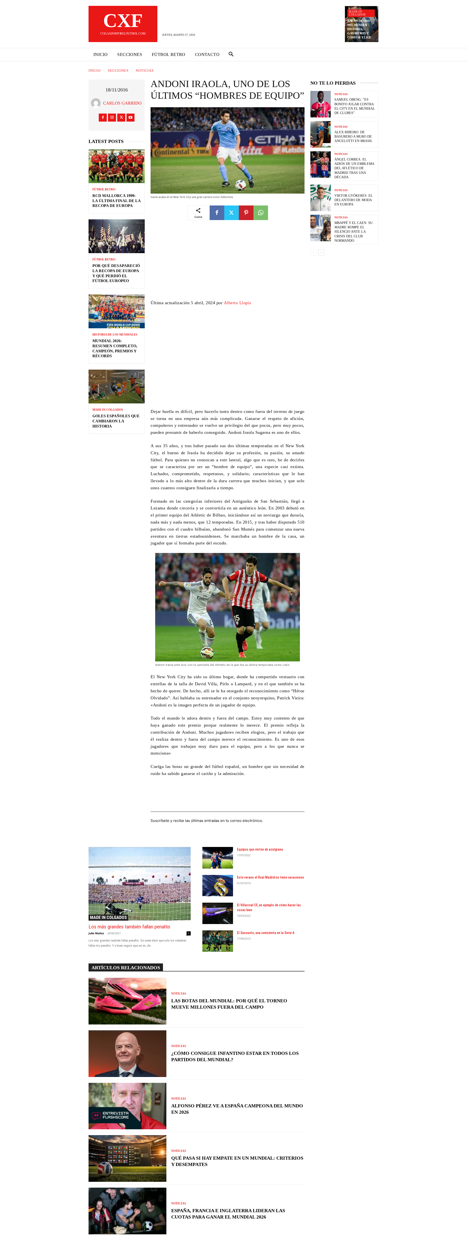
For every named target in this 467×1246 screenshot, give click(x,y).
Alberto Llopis (237, 302)
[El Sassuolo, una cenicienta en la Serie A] (217, 941)
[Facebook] (103, 118)
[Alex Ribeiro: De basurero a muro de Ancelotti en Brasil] (320, 134)
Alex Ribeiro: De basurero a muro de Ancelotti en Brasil (353, 136)
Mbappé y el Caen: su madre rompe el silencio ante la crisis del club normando (353, 231)
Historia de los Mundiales (114, 334)
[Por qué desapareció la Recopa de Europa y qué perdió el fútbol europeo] (117, 236)
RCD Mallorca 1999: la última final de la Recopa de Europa (116, 201)
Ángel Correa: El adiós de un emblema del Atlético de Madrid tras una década (354, 168)
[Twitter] (121, 118)
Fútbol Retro (103, 189)
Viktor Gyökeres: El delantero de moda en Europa (353, 200)
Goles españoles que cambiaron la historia (116, 421)
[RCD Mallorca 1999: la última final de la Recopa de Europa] (117, 166)
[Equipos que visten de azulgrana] (217, 857)
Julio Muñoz (96, 933)
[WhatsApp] (260, 212)
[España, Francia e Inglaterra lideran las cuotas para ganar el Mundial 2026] (127, 1211)
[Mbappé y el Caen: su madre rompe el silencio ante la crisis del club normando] (320, 228)
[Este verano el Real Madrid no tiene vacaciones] (217, 885)
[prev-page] (313, 252)
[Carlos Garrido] (97, 103)
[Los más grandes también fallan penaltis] (140, 883)
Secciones (118, 70)
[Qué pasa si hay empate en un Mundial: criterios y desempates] (127, 1158)
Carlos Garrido (122, 103)
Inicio (95, 70)
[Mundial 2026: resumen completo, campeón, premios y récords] (117, 311)
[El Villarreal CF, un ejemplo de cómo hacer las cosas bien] (217, 913)
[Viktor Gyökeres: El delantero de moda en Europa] (320, 198)
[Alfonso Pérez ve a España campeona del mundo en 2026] (127, 1106)
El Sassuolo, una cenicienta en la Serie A (265, 933)
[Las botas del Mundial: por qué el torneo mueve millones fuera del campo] (127, 1001)
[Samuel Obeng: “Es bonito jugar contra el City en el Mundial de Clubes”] (320, 104)
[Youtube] (130, 118)
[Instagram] (112, 118)
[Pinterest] (246, 212)
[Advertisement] (228, 263)
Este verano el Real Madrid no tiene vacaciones (270, 877)
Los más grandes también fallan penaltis (129, 927)
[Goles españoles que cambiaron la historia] (117, 386)
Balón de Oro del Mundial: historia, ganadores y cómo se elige (359, 29)
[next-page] (321, 252)
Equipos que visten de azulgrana (260, 849)
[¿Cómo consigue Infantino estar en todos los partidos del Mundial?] (127, 1053)
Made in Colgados (357, 13)
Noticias (145, 70)
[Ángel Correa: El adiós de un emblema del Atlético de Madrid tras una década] (320, 164)
